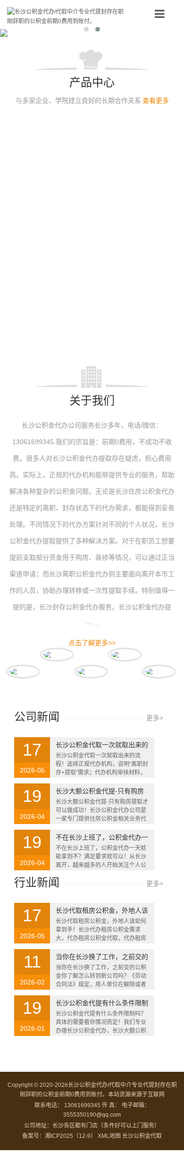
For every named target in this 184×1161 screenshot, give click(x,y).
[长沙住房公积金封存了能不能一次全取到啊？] (134, 262)
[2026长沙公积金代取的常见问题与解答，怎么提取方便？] (49, 262)
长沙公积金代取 (142, 1136)
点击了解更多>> (92, 643)
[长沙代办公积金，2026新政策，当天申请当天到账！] (134, 321)
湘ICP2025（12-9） (70, 1136)
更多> (154, 718)
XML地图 (109, 1136)
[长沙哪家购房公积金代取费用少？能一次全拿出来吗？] (49, 321)
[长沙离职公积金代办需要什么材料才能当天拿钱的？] (134, 203)
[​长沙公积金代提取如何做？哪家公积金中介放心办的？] (49, 203)
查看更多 (155, 100)
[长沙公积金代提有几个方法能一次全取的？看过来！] (49, 144)
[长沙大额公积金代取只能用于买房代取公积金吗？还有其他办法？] (134, 144)
